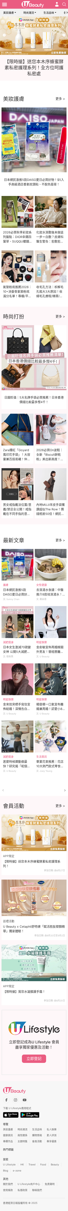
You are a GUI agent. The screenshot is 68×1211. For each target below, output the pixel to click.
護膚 (5, 584)
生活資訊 (41, 756)
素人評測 (51, 1135)
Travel (32, 1164)
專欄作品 (8, 1141)
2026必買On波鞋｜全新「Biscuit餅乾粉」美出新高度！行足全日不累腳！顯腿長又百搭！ (49, 459)
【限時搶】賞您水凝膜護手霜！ (24, 991)
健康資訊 (8, 1135)
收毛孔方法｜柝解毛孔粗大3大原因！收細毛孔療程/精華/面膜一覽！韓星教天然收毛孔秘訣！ (49, 296)
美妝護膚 (8, 12)
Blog (5, 1170)
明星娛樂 (41, 642)
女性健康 (41, 584)
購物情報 (37, 1135)
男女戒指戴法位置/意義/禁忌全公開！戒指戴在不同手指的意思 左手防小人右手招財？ (17, 514)
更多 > (60, 99)
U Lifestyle (9, 1164)
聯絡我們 (37, 1190)
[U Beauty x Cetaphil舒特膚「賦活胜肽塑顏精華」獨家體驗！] (34, 898)
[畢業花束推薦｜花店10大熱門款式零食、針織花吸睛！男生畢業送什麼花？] (51, 736)
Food (43, 1164)
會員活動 (37, 1141)
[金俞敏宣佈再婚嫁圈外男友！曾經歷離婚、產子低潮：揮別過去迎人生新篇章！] (51, 622)
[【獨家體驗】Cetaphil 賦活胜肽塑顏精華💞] (34, 35)
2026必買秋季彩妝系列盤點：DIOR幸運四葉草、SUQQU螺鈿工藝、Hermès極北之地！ (17, 241)
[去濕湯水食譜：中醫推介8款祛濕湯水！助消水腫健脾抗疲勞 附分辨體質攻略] (51, 565)
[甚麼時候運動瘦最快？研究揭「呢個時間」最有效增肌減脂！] (17, 736)
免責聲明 (50, 1183)
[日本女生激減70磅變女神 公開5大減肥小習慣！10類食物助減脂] (17, 622)
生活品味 (48, 12)
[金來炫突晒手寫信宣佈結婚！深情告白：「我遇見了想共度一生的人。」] (17, 679)
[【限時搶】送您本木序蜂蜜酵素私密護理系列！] (34, 833)
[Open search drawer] (64, 4)
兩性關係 (22, 1135)
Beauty (55, 1164)
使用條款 (8, 1190)
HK (22, 1164)
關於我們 (8, 1183)
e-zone (17, 1170)
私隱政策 (22, 1190)
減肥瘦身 (8, 642)
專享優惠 (51, 1141)
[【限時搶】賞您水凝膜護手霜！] (34, 963)
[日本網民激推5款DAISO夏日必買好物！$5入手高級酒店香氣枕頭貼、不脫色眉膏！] (17, 565)
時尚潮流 (28, 12)
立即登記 (34, 1058)
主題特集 (22, 1141)
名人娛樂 (51, 1129)
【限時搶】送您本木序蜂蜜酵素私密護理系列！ (31, 864)
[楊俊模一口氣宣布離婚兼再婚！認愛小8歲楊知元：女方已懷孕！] (51, 679)
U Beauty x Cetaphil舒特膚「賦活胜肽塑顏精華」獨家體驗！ (34, 929)
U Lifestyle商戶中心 (29, 1183)
